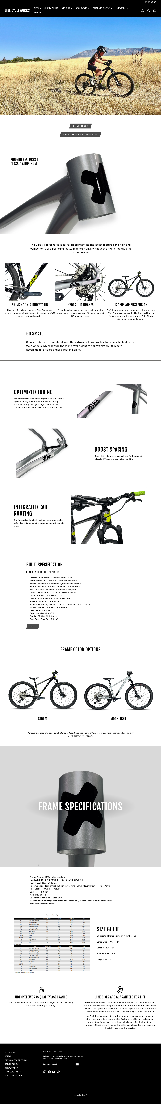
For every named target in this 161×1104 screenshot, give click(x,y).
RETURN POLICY (11, 1064)
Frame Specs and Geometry (80, 134)
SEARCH (8, 1056)
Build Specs (80, 126)
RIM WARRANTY (11, 1068)
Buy (33, 627)
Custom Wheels (51, 8)
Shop (36, 12)
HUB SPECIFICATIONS (14, 1076)
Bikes (36, 8)
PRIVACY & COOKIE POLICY (16, 1060)
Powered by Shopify (80, 1095)
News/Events (82, 8)
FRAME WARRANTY (13, 1072)
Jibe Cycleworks (17, 10)
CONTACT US (10, 1052)
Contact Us (121, 8)
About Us (66, 8)
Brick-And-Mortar (101, 8)
